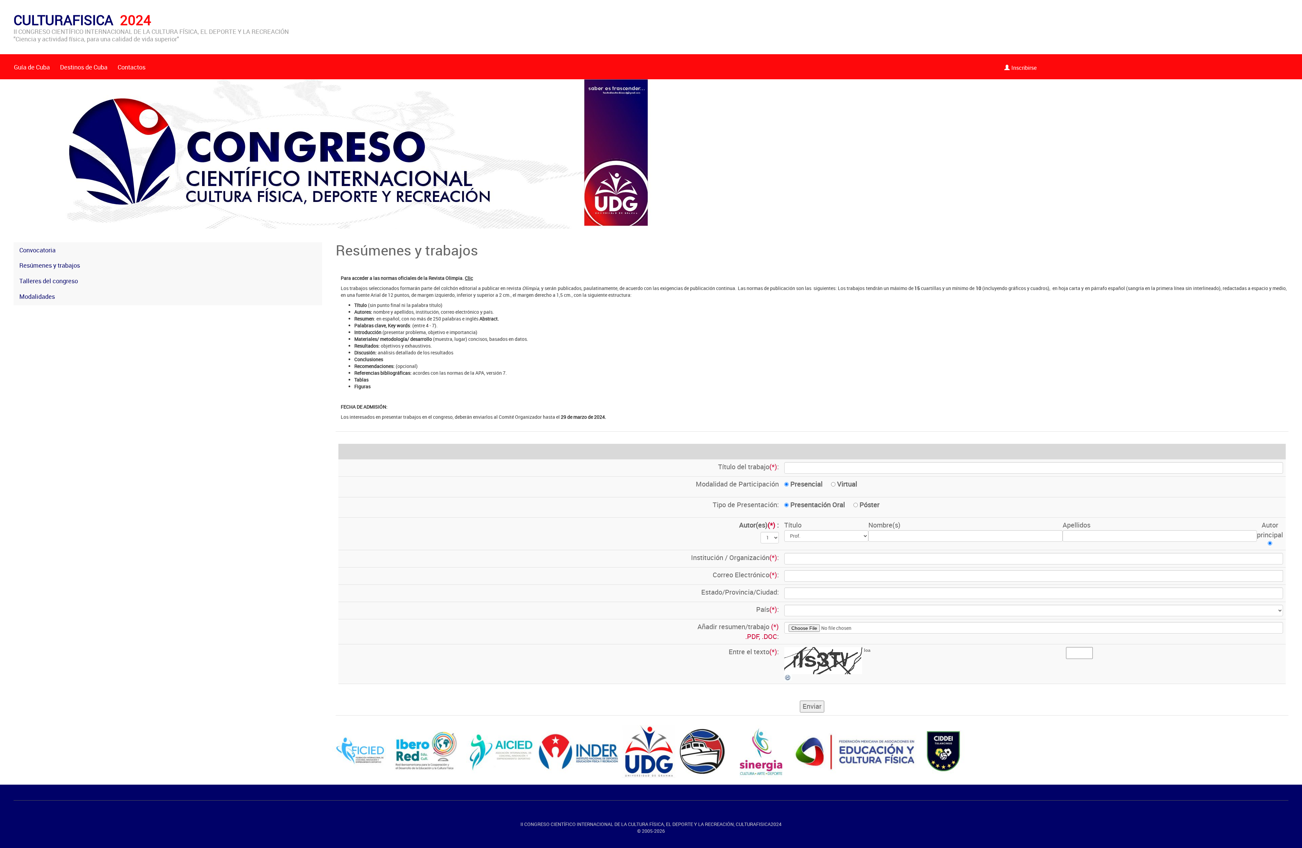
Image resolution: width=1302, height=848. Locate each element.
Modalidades (37, 296)
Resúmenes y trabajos (49, 265)
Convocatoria (37, 250)
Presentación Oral (817, 504)
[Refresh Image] (788, 677)
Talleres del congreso (48, 281)
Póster (869, 504)
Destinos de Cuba (83, 67)
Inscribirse (1024, 67)
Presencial (806, 484)
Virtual (846, 484)
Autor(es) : (759, 525)
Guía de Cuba (32, 67)
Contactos (131, 67)
